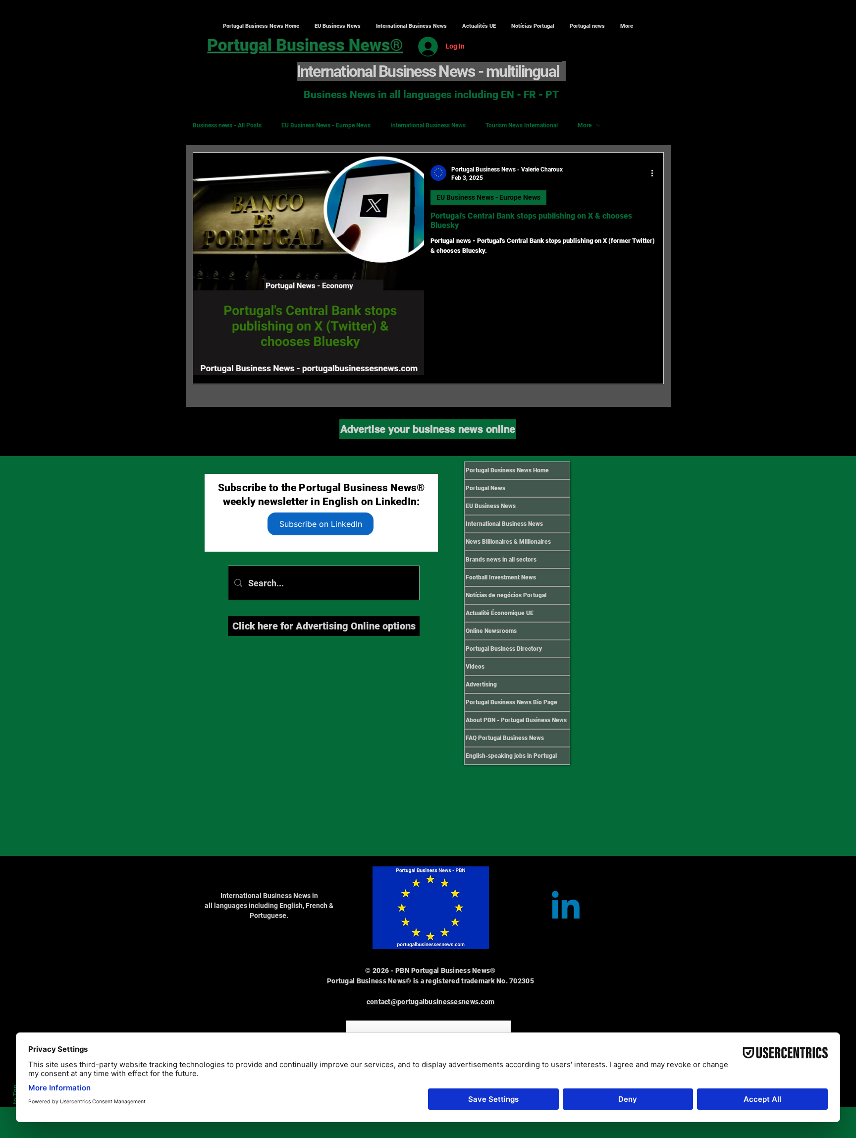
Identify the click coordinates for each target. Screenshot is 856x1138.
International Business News (428, 125)
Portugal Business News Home (507, 470)
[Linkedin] (565, 908)
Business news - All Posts (227, 125)
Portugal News (485, 488)
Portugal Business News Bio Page (511, 702)
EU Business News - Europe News (326, 125)
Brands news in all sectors (501, 559)
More (584, 125)
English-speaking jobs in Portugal (511, 755)
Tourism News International (521, 125)
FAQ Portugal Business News (505, 738)
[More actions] (655, 173)
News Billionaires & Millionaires (508, 541)
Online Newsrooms (491, 630)
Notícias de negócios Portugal (506, 595)
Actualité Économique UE (500, 613)
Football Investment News (501, 577)
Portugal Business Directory (504, 648)
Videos (475, 666)
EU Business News (491, 506)
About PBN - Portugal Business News (516, 720)
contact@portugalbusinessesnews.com (431, 1002)
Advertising (481, 684)
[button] (411, 26)
